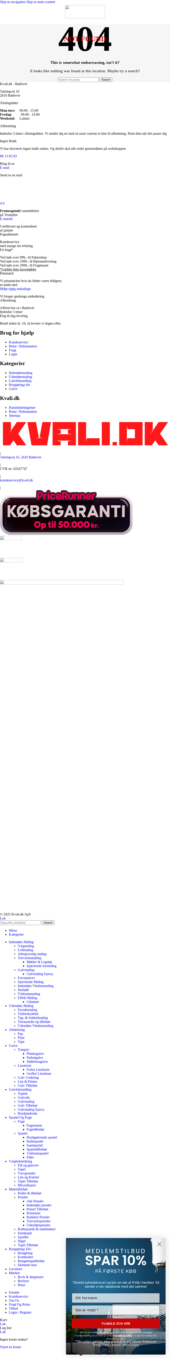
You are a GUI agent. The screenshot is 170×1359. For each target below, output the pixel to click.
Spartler (23, 1237)
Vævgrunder (26, 1173)
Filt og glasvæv (28, 1165)
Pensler (23, 1197)
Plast (21, 1038)
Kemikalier (25, 1257)
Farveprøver (26, 978)
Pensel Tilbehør (37, 1209)
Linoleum (24, 1065)
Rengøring (25, 1253)
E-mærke (6, 219)
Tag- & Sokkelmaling (33, 1018)
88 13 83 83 (8, 156)
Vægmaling (26, 946)
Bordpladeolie (27, 1113)
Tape (21, 1042)
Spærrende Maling (31, 982)
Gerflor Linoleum (39, 1073)
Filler (30, 1157)
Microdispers (27, 1185)
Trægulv (23, 1049)
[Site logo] (85, 17)
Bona (21, 1285)
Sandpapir (25, 1233)
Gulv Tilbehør (27, 1085)
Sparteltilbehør (37, 1149)
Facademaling (27, 1010)
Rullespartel (35, 1141)
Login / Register (20, 1312)
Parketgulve (35, 1057)
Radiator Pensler (38, 1217)
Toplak (22, 1093)
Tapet (21, 1169)
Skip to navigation (13, 2)
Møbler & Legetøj (39, 962)
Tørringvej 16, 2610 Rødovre (20, 457)
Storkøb (23, 990)
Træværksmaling (29, 958)
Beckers (23, 1281)
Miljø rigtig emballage (15, 289)
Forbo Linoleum (38, 1069)
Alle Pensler (35, 1201)
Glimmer (33, 1002)
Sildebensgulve (37, 1061)
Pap (20, 1034)
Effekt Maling (27, 998)
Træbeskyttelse (28, 1014)
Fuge (21, 1121)
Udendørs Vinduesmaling (35, 1026)
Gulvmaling (26, 970)
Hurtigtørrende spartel (42, 1137)
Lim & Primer (27, 1081)
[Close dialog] (159, 1244)
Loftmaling (25, 950)
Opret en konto (10, 1347)
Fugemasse (34, 1125)
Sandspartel (35, 1145)
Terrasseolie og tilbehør (34, 1022)
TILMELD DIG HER (115, 1323)
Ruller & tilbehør (29, 1193)
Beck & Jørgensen (30, 1277)
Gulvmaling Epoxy (40, 974)
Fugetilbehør (35, 1129)
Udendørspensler (38, 1225)
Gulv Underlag (28, 1077)
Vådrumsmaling (29, 994)
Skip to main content (40, 2)
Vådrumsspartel (37, 1153)
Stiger (22, 1241)
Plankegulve (35, 1053)
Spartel (22, 1133)
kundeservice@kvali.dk (16, 480)
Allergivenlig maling (32, 954)
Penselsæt (33, 1213)
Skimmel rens (27, 1265)
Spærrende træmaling (41, 966)
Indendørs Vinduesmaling (36, 986)
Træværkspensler (38, 1221)
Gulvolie (24, 1097)
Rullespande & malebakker (37, 1229)
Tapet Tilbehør (28, 1181)
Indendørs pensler (39, 1205)
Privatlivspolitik (122, 1335)
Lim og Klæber (28, 1177)
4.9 (2, 203)
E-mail (4, 167)
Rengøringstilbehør (31, 1261)
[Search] (162, 10)
